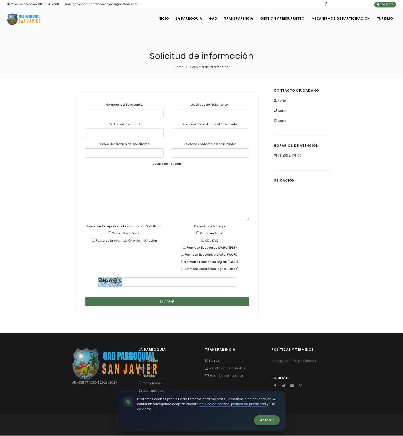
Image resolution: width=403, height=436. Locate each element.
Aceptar (267, 420)
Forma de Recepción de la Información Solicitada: (124, 226)
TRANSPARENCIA (238, 18)
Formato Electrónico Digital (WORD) (211, 255)
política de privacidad (248, 404)
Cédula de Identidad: (124, 124)
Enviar (165, 302)
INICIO (163, 18)
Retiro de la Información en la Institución (126, 241)
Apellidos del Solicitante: (210, 105)
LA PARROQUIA (189, 18)
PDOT (148, 368)
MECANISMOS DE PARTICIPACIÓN (341, 18)
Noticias (149, 375)
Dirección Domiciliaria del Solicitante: (210, 124)
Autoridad (149, 360)
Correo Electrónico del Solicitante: (124, 144)
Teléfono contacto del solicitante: (210, 144)
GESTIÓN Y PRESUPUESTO (282, 18)
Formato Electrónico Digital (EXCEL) (211, 262)
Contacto (386, 4)
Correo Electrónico (125, 233)
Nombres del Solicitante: (124, 105)
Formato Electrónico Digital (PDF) (211, 248)
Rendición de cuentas (227, 368)
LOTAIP (214, 360)
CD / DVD (211, 241)
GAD (213, 18)
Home (178, 67)
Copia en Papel (211, 233)
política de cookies (214, 404)
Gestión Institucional (226, 375)
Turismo (385, 18)
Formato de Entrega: (210, 226)
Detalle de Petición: (167, 164)
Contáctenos (153, 390)
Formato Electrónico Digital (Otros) (211, 269)
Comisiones (152, 383)
